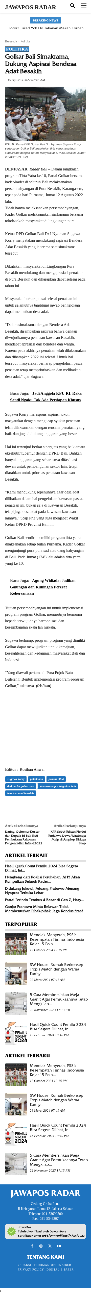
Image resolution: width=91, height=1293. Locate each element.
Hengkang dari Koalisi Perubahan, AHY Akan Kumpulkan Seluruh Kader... (42, 879)
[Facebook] (10, 807)
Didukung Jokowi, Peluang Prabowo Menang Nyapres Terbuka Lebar (42, 890)
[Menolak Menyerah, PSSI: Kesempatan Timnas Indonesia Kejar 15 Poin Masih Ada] (16, 944)
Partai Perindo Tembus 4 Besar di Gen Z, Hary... (44, 900)
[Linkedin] (57, 807)
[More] (80, 807)
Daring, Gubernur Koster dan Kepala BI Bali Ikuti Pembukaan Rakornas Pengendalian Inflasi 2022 (23, 837)
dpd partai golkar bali (20, 786)
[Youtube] (59, 1246)
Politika (25, 41)
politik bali (36, 779)
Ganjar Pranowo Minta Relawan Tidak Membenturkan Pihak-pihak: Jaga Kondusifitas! (44, 908)
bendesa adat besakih (20, 793)
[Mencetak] (68, 807)
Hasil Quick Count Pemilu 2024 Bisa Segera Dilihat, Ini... (41, 868)
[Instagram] (41, 1246)
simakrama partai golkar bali (58, 786)
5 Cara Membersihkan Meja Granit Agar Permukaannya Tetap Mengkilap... (59, 999)
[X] (22, 807)
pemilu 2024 (56, 779)
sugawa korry (16, 779)
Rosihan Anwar (32, 769)
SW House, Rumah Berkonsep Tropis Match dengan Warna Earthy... (56, 969)
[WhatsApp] (45, 807)
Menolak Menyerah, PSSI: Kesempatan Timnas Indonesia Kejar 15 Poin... (57, 939)
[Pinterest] (33, 807)
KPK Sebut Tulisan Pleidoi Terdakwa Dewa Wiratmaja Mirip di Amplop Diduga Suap (67, 837)
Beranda (11, 41)
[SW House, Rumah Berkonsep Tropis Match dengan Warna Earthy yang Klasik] (16, 973)
